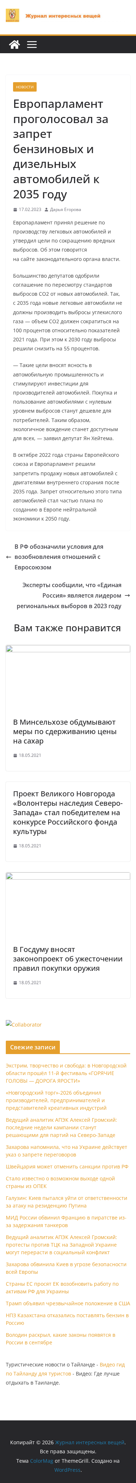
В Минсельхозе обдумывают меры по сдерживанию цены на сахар (65, 731)
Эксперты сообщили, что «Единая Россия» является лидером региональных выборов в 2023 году (69, 595)
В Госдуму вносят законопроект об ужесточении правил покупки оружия (68, 958)
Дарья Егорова (65, 209)
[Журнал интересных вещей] (14, 44)
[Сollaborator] (24, 1024)
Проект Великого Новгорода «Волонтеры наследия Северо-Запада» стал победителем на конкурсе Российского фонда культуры (68, 812)
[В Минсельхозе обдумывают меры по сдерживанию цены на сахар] (68, 650)
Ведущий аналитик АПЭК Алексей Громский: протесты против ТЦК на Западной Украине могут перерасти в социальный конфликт (61, 1245)
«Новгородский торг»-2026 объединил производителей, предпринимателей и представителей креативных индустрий (56, 1100)
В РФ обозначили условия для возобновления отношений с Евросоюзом (59, 557)
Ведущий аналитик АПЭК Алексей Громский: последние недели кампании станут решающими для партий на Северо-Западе (61, 1127)
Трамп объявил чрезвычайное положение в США (68, 1303)
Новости (25, 86)
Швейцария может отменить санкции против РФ (67, 1166)
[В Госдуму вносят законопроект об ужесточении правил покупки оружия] (68, 877)
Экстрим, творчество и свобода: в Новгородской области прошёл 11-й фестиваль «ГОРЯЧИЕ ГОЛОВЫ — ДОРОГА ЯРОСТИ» (66, 1073)
